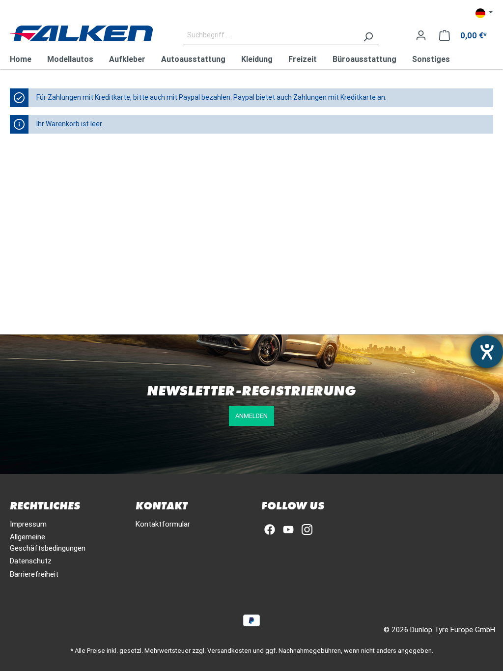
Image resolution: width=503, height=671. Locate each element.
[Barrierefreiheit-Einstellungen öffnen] (487, 352)
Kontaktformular (163, 524)
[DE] (484, 13)
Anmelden (251, 416)
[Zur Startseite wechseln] (81, 33)
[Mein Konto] (421, 35)
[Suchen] (368, 35)
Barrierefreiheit (34, 574)
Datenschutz (31, 560)
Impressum (28, 524)
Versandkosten (229, 650)
